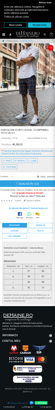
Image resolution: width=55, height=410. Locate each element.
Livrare (15, 230)
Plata (40, 230)
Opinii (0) (40, 225)
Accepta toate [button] (39, 25)
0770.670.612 (10, 407)
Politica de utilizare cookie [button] (16, 16)
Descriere (14, 225)
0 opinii (18, 200)
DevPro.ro (27, 391)
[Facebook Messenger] (30, 403)
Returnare (15, 236)
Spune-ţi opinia (33, 200)
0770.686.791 (28, 407)
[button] (24, 120)
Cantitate (4, 176)
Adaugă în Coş (29, 183)
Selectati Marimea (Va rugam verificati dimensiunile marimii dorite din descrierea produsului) (27, 152)
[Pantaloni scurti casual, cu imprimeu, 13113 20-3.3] (27, 84)
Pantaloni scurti (14, 41)
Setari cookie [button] (15, 25)
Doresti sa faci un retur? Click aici (27, 196)
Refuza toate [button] (45, 2)
